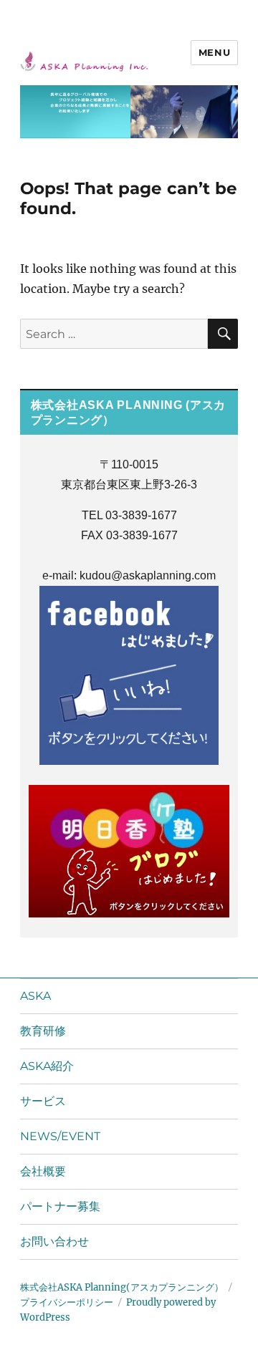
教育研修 (43, 1031)
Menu (214, 52)
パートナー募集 (60, 1206)
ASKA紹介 (47, 1066)
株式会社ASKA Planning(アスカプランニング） (122, 1287)
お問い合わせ (54, 1241)
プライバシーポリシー (66, 1302)
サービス (43, 1101)
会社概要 (43, 1171)
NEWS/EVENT (60, 1136)
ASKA (35, 996)
